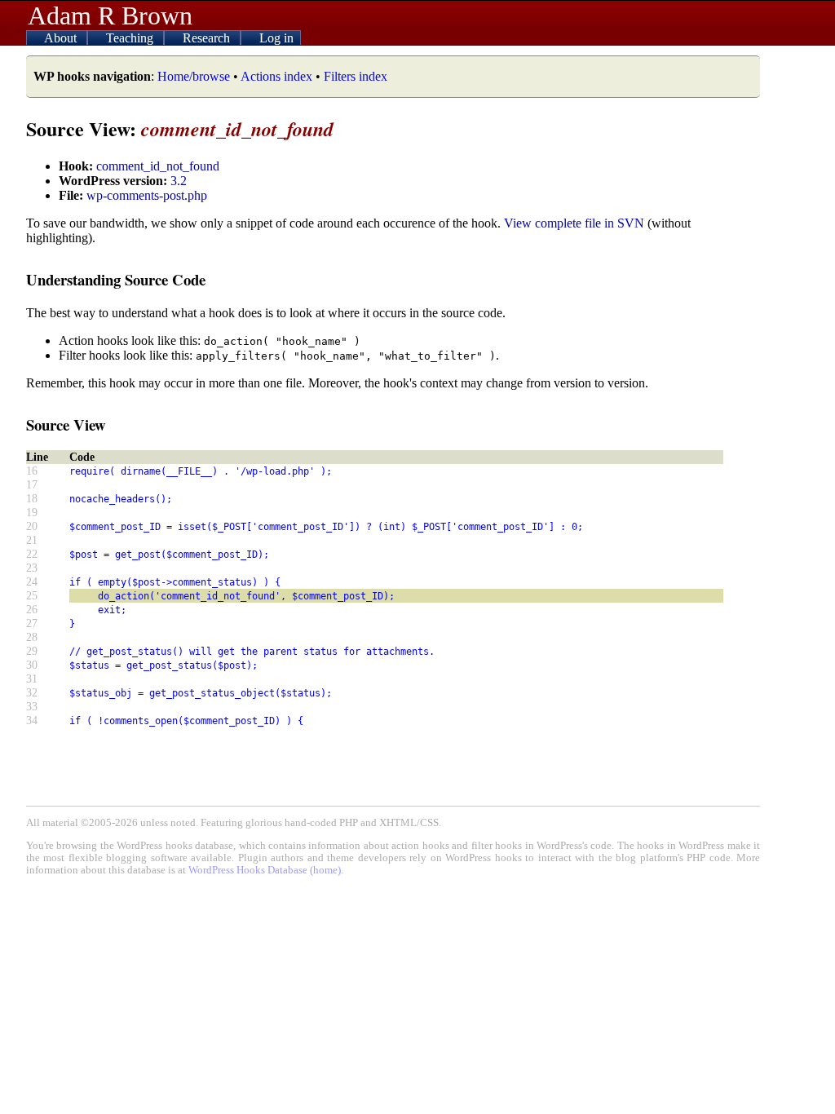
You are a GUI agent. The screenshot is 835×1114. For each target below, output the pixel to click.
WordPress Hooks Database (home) (264, 870)
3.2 (178, 181)
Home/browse (193, 76)
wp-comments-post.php (146, 195)
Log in (276, 38)
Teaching (131, 38)
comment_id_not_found (157, 166)
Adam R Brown (110, 15)
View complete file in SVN (574, 223)
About (62, 38)
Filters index (355, 76)
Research (208, 38)
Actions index (276, 76)
